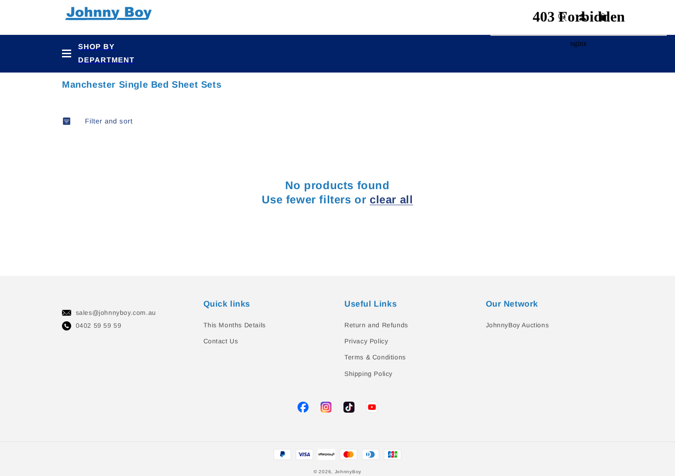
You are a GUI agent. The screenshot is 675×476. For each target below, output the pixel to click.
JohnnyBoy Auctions (517, 325)
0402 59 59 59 (99, 325)
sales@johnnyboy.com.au (116, 312)
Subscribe (18, 210)
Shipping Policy (368, 373)
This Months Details (234, 325)
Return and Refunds (376, 325)
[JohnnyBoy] (110, 17)
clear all (391, 199)
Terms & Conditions (375, 357)
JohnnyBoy (348, 471)
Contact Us (220, 341)
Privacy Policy (366, 341)
